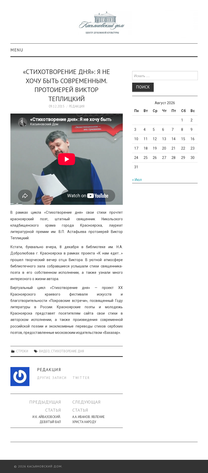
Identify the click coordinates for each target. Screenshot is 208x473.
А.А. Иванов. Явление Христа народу (88, 419)
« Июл (137, 180)
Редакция (76, 106)
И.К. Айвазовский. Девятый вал (46, 419)
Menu (16, 50)
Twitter (81, 378)
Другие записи (52, 378)
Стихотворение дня (67, 351)
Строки (22, 351)
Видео (44, 351)
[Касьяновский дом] (104, 24)
